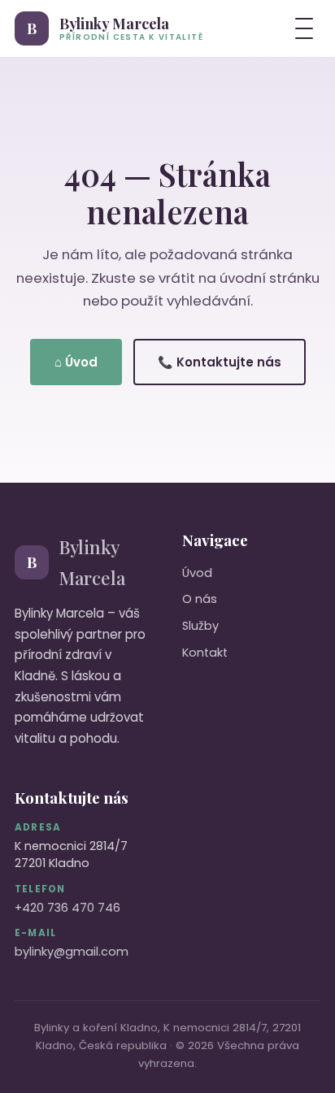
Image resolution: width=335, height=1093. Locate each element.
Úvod (197, 573)
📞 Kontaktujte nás (219, 362)
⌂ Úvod (76, 362)
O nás (199, 599)
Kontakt (205, 652)
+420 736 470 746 (67, 908)
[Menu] (304, 28)
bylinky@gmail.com (71, 951)
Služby (200, 626)
